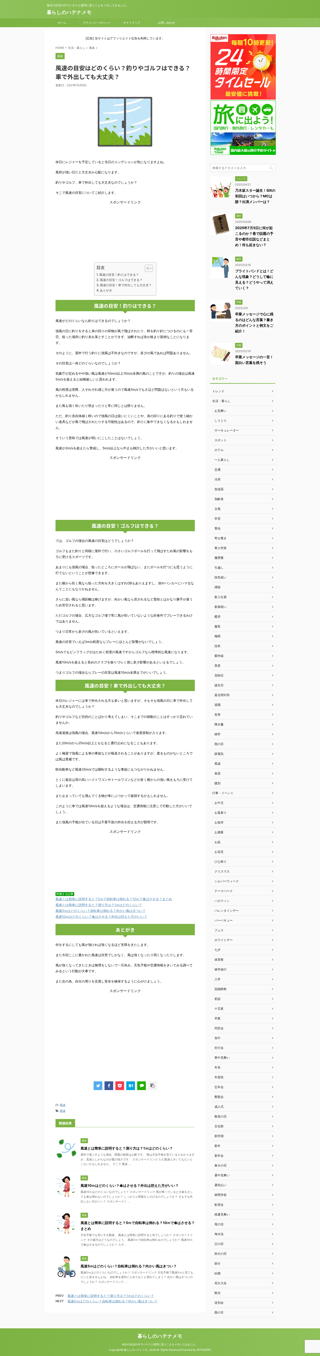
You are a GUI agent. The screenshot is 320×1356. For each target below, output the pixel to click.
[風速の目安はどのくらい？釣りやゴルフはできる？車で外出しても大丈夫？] (130, 1085)
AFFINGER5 (203, 1349)
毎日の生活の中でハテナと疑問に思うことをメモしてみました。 (160, 1344)
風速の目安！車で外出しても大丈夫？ (126, 285)
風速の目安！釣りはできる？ (119, 274)
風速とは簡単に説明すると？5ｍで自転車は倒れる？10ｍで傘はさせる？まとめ (114, 899)
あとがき (106, 290)
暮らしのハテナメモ (69, 12)
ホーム (62, 22)
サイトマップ (131, 22)
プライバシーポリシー (97, 22)
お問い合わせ (166, 22)
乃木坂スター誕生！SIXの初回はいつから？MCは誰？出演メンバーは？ (255, 196)
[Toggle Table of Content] (146, 268)
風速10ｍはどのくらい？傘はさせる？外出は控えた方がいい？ (101, 917)
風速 (63, 1105)
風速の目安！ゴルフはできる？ (121, 280)
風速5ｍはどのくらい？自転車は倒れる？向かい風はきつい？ (101, 911)
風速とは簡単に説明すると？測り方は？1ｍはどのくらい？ (99, 905)
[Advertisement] (125, 232)
